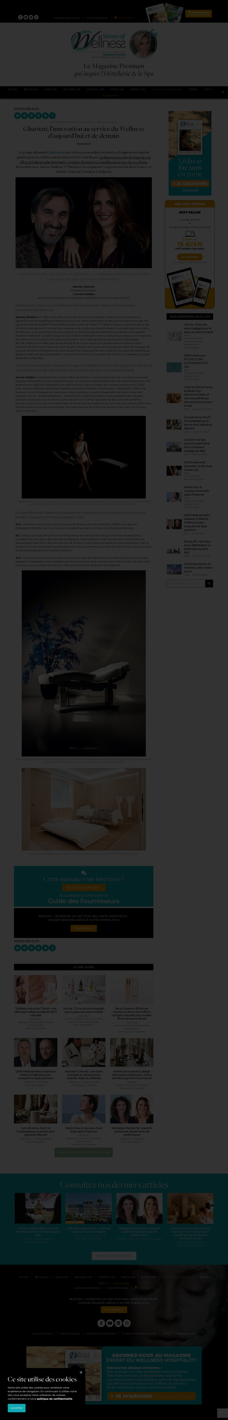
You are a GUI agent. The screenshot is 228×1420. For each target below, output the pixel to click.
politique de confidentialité (54, 1398)
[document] (114, 710)
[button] (81, 1372)
